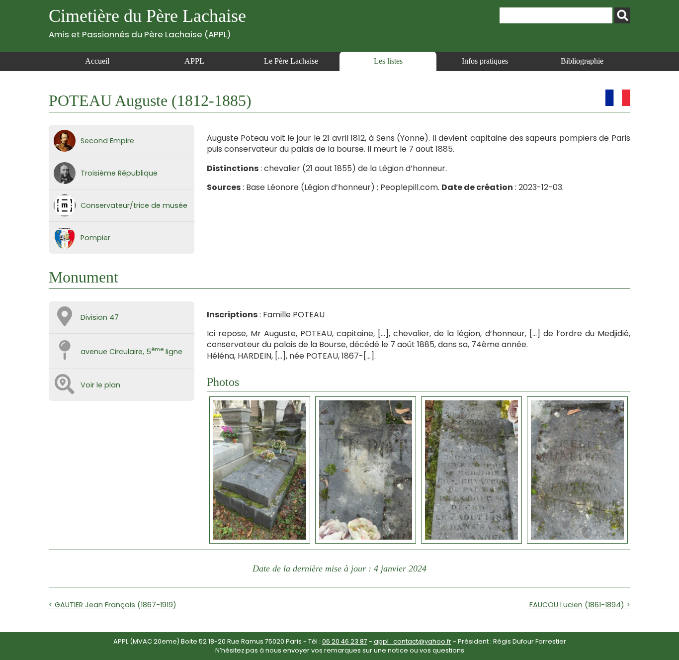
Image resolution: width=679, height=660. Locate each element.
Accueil (97, 61)
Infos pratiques (485, 61)
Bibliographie (582, 61)
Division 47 (100, 317)
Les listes (388, 61)
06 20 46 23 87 (344, 641)
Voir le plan (100, 385)
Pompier (95, 238)
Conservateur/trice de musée (134, 205)
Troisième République (119, 173)
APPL (194, 61)
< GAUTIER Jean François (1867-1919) (112, 605)
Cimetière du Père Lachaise (147, 22)
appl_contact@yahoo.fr (412, 641)
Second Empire (107, 141)
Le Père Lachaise (291, 61)
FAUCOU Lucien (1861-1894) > (579, 605)
